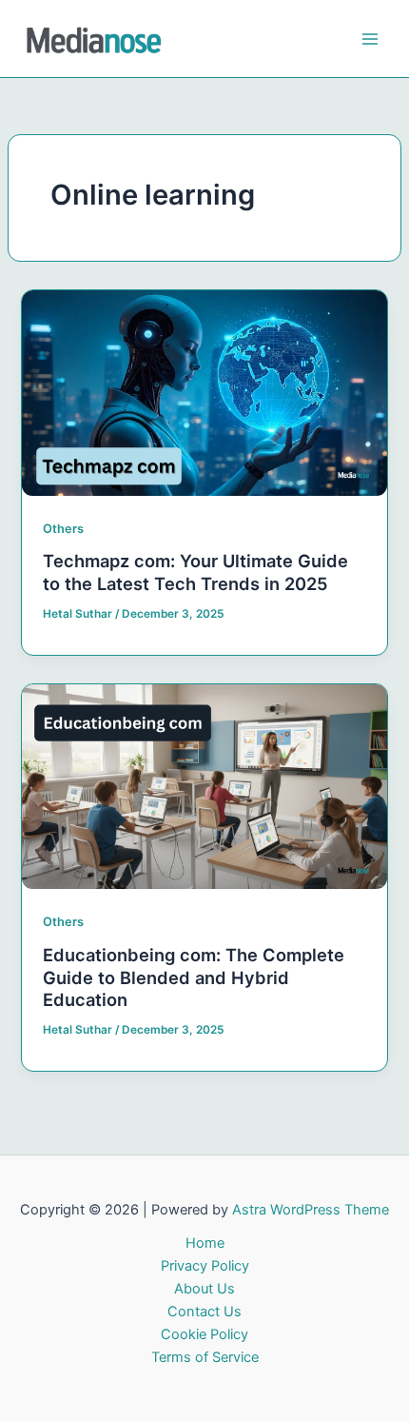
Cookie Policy (204, 1334)
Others (63, 529)
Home (204, 1243)
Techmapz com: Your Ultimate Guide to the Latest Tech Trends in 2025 (195, 572)
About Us (204, 1288)
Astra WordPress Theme (310, 1209)
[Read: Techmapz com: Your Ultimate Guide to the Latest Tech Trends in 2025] (204, 392)
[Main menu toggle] (370, 39)
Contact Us (204, 1311)
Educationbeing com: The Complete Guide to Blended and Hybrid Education (193, 977)
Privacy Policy (205, 1265)
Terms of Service (205, 1357)
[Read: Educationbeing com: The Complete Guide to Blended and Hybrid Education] (204, 785)
